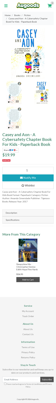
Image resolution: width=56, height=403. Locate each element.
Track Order (28, 316)
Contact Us (28, 334)
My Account (28, 311)
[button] (28, 185)
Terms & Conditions (34, 384)
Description (11, 212)
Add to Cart (28, 279)
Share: (6, 150)
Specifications (12, 220)
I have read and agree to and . (29, 385)
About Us (28, 329)
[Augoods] (28, 5)
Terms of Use (28, 347)
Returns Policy (28, 357)
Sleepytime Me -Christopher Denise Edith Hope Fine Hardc (27, 267)
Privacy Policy (28, 352)
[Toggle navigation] (5, 6)
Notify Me (29, 177)
